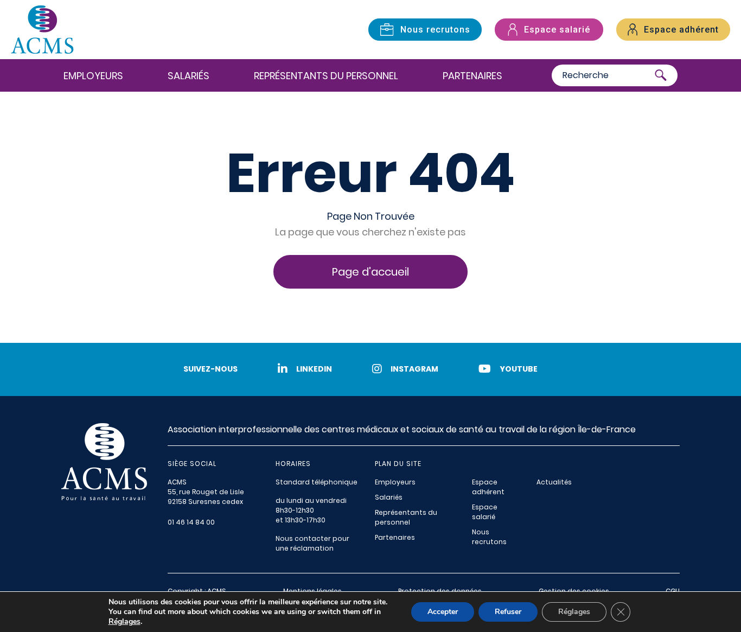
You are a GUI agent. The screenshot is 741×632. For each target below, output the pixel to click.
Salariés (188, 75)
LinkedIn (314, 368)
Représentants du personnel (326, 75)
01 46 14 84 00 (191, 522)
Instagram (414, 368)
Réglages (124, 622)
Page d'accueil (370, 271)
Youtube (519, 368)
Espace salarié (484, 511)
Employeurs (93, 75)
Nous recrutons (489, 536)
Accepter (442, 612)
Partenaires (472, 75)
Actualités (554, 482)
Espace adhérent (488, 486)
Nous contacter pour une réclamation (312, 543)
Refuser (508, 612)
